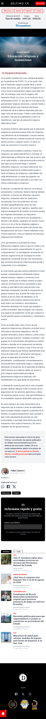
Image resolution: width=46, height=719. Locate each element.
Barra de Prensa (20, 574)
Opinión (18, 11)
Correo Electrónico (12, 523)
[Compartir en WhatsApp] (2, 486)
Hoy (14, 555)
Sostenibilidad (19, 591)
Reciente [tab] (6, 552)
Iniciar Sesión (40, 3)
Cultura (38, 11)
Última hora (8, 11)
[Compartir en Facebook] (8, 487)
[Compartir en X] (14, 487)
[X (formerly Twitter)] (23, 694)
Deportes (29, 11)
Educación (6, 493)
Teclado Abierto (23, 52)
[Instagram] (29, 694)
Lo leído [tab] (17, 552)
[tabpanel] (23, 601)
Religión (16, 493)
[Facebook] (16, 694)
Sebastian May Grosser (21, 585)
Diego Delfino (18, 568)
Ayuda (23, 688)
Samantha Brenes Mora (21, 607)
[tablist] (23, 551)
